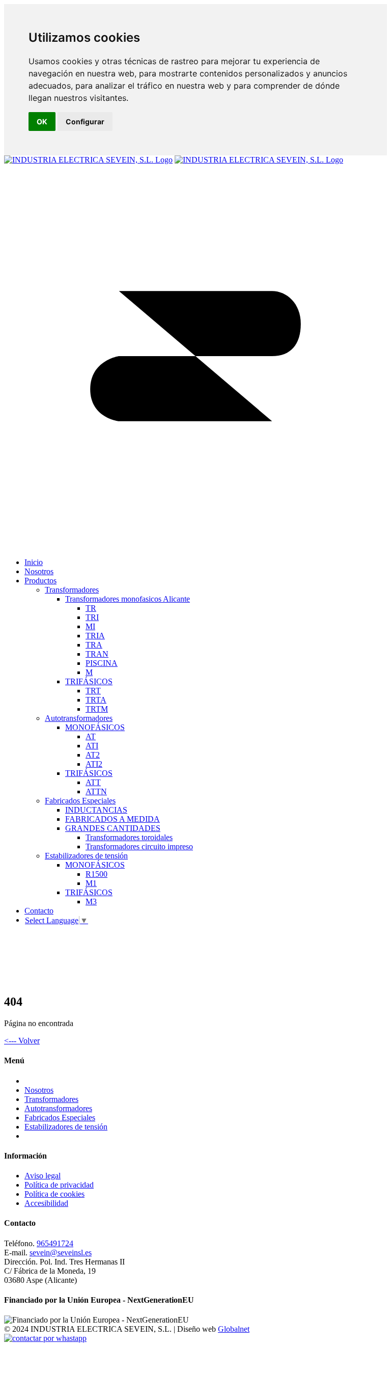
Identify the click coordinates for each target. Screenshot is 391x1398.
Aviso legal (42, 1175)
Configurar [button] (85, 121)
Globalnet (233, 1329)
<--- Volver (22, 1040)
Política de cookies (54, 1194)
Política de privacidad (59, 1184)
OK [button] (42, 121)
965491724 (55, 1243)
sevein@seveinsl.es (61, 1252)
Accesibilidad (46, 1203)
